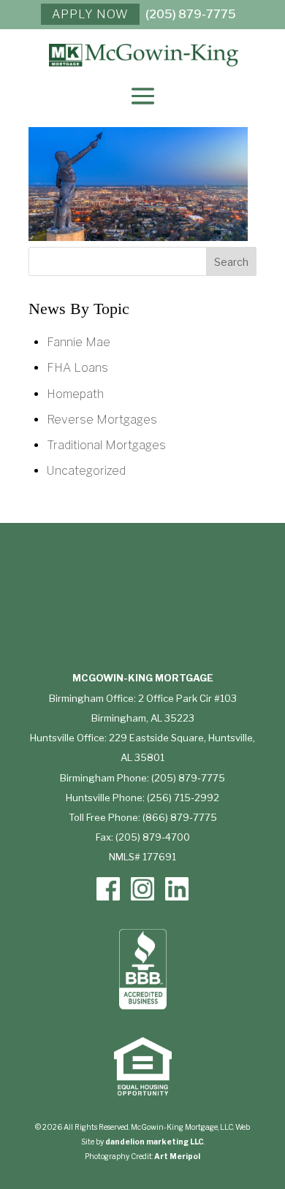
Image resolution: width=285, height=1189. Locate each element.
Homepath (75, 394)
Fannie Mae (78, 342)
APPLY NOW (90, 14)
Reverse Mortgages (102, 420)
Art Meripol (177, 1156)
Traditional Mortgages (106, 445)
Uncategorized (86, 471)
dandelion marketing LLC (154, 1141)
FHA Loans (77, 368)
